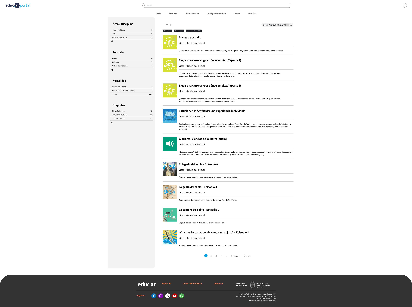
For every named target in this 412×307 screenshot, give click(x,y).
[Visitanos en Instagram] (160, 295)
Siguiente (235, 256)
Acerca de (166, 283)
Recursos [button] (173, 13)
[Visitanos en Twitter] (167, 295)
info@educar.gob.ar (269, 300)
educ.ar (243, 294)
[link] (405, 5)
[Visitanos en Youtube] (174, 295)
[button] (112, 41)
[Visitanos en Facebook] (153, 295)
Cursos (237, 13)
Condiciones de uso (192, 283)
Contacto (218, 283)
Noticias (252, 13)
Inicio (158, 13)
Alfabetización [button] (192, 13)
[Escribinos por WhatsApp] (181, 295)
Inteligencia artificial (216, 13)
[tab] (167, 24)
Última (247, 256)
